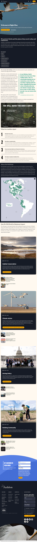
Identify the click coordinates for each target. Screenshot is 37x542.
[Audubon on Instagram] (25, 519)
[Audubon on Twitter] (30, 519)
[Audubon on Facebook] (27, 519)
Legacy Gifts (17, 500)
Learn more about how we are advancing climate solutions (13, 327)
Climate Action (7, 318)
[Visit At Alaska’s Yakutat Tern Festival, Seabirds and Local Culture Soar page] (8, 449)
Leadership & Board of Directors (4, 498)
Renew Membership (17, 503)
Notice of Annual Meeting (4, 501)
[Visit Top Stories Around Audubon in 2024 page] (8, 285)
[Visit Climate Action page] (18, 302)
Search (31, 1)
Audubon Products (16, 497)
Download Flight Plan (5, 29)
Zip (19, 464)
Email (25, 497)
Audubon (5, 1)
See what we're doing (7, 381)
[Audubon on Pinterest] (27, 522)
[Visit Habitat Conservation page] (18, 248)
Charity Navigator (4, 510)
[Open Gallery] (34, 178)
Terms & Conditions (26, 475)
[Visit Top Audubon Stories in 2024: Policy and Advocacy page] (8, 389)
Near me (28, 1)
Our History (4, 495)
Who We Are (4, 494)
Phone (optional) (21, 467)
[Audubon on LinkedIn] (32, 519)
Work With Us (10, 494)
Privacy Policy (21, 475)
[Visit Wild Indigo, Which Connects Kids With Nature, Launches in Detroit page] (8, 443)
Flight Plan (6, 315)
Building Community (5, 63)
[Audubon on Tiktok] (25, 522)
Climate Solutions (5, 58)
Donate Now (17, 499)
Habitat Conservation (9, 264)
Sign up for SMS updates (10, 501)
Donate (34, 1)
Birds (2, 53)
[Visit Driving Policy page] (18, 357)
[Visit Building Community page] (18, 411)
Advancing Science (5, 65)
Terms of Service (33, 508)
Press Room (10, 497)
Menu (1, 1)
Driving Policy (7, 373)
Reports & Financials (3, 503)
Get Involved (13, 29)
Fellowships (10, 495)
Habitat (3, 56)
